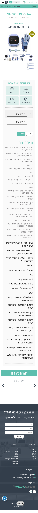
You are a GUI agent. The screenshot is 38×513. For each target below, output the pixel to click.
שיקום (16, 454)
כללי (23, 18)
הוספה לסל (21, 133)
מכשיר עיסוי (15, 461)
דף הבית (34, 449)
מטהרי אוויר (15, 464)
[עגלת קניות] (2, 2)
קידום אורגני (15, 506)
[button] (3, 385)
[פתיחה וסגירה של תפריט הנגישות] (4, 498)
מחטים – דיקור (14, 456)
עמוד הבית (27, 18)
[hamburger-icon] (35, 6)
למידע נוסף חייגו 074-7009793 (19, 412)
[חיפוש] (10, 2)
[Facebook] (34, 491)
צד (30, 114)
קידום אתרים (20, 506)
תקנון (34, 459)
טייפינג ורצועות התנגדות (12, 451)
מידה (29, 122)
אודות (34, 451)
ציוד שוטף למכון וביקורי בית (11, 459)
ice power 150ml (19, 381)
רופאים (16, 449)
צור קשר (34, 456)
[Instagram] (30, 491)
